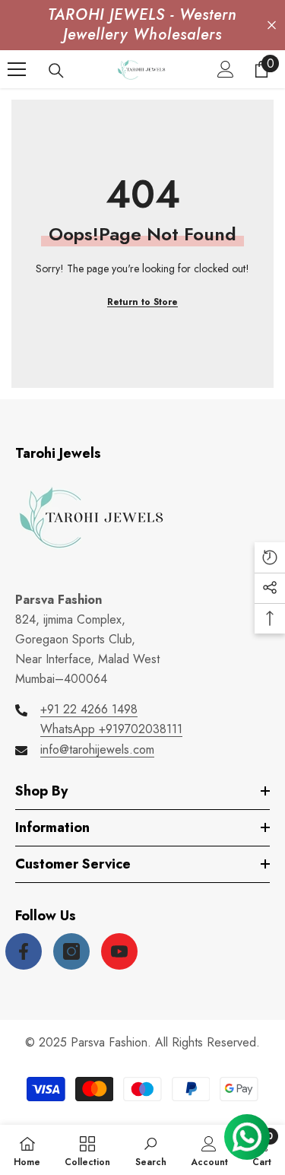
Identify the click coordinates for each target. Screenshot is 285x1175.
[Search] (56, 71)
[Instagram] (71, 951)
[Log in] (225, 69)
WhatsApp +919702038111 (111, 729)
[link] (151, 1150)
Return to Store (142, 302)
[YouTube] (119, 951)
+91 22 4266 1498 (89, 709)
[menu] (17, 69)
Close (271, 25)
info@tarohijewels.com (97, 749)
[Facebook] (23, 951)
